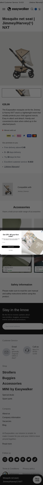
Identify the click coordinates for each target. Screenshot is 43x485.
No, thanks (11, 250)
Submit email (11, 246)
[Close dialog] (41, 231)
